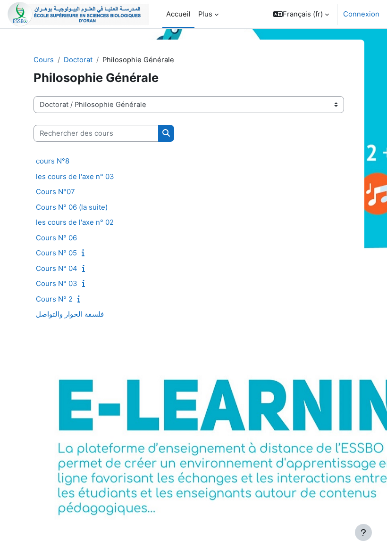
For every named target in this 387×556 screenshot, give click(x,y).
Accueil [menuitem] (178, 14)
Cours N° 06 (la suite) (72, 207)
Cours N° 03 (56, 283)
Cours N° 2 (54, 298)
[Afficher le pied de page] (363, 532)
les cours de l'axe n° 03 (75, 176)
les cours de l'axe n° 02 (75, 222)
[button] (301, 14)
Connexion (361, 14)
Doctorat (78, 60)
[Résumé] (85, 253)
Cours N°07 (55, 191)
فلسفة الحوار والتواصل (70, 314)
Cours (44, 60)
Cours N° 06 (56, 237)
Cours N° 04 (56, 268)
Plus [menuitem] (205, 14)
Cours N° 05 (56, 252)
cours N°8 (52, 160)
